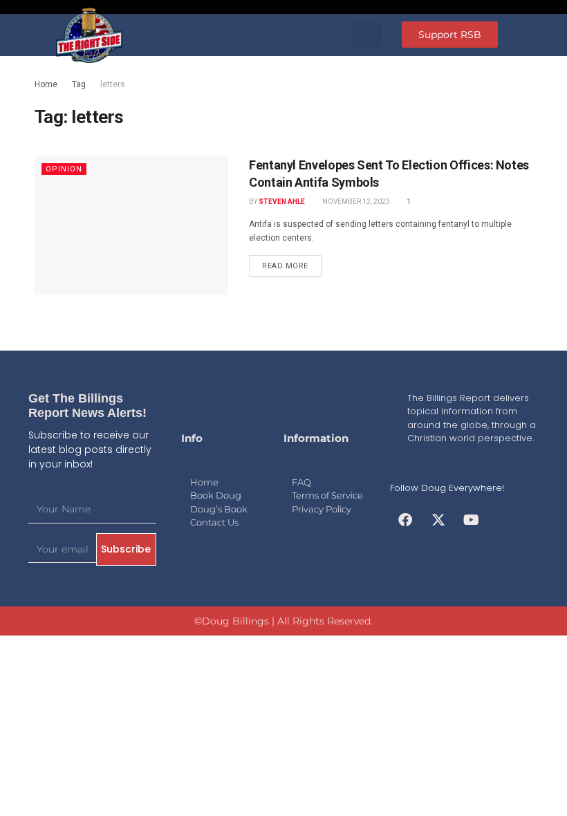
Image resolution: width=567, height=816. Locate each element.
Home (46, 84)
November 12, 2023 (355, 201)
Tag (79, 84)
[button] (367, 34)
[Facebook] (405, 520)
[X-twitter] (438, 520)
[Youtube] (471, 520)
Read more (285, 265)
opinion (64, 169)
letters (112, 84)
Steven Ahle (282, 201)
